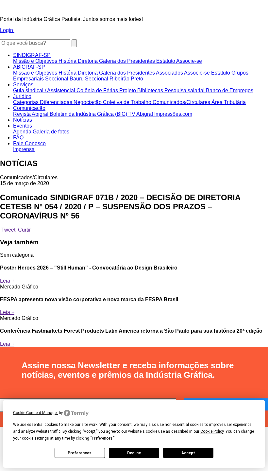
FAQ (18, 137)
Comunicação (29, 108)
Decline (134, 453)
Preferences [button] (102, 438)
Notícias (22, 120)
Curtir (24, 230)
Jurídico (22, 96)
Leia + (7, 281)
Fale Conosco (29, 143)
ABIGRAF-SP (29, 67)
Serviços (23, 84)
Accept (188, 453)
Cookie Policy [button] (212, 431)
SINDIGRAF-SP (32, 55)
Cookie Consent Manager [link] (35, 412)
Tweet (7, 230)
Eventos (22, 126)
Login (7, 30)
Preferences (80, 453)
